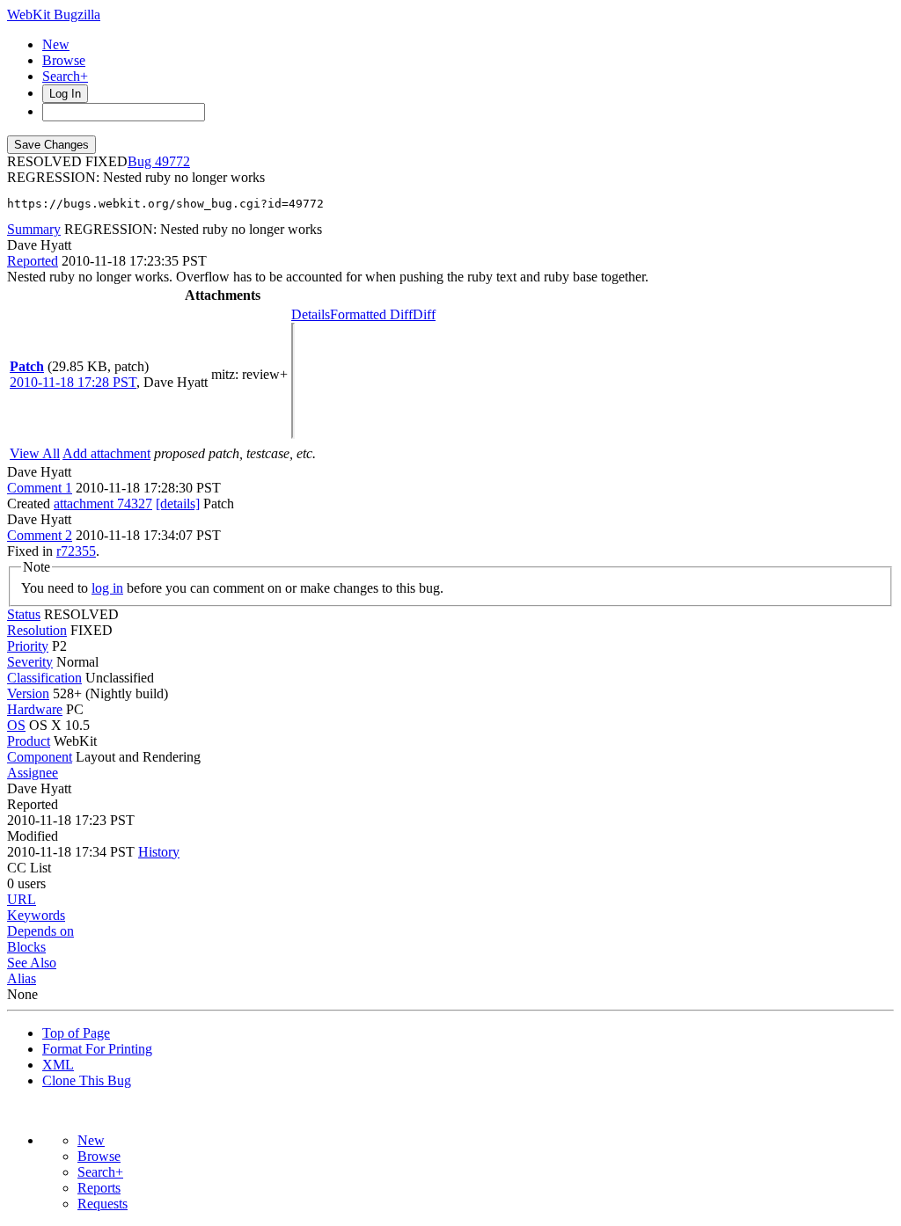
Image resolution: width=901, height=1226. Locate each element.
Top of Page (76, 1032)
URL (21, 899)
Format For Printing (97, 1048)
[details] (178, 503)
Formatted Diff (371, 314)
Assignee (32, 772)
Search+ (65, 76)
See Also (31, 962)
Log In (65, 93)
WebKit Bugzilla (53, 14)
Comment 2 (39, 535)
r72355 (76, 551)
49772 (172, 161)
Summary (34, 229)
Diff (424, 314)
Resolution (37, 630)
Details (310, 314)
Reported (32, 260)
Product (28, 740)
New (56, 44)
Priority (27, 646)
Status (23, 614)
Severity (30, 661)
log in (107, 587)
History (158, 851)
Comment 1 (39, 487)
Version (28, 693)
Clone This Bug (86, 1080)
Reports (99, 1187)
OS (16, 725)
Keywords (36, 915)
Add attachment (106, 453)
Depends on (40, 930)
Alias (21, 978)
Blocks (26, 946)
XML (58, 1064)
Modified (32, 835)
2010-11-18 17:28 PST (73, 382)
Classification (44, 677)
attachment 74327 (103, 503)
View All (35, 453)
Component (39, 756)
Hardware (34, 709)
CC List (29, 867)
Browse (63, 60)
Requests (102, 1203)
